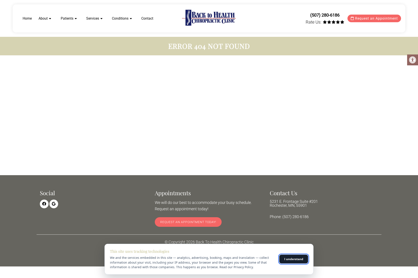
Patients (67, 18)
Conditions (120, 18)
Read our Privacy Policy (236, 267)
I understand (293, 259)
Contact (147, 18)
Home (27, 18)
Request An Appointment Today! (188, 222)
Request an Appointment (376, 18)
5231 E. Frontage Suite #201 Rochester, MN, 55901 (294, 203)
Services (92, 18)
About (43, 18)
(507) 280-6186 (325, 15)
